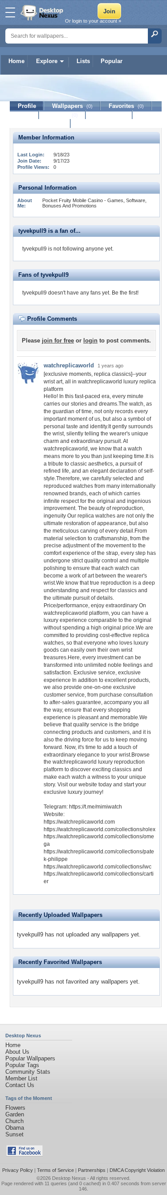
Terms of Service (55, 1170)
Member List (21, 1078)
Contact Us (19, 1085)
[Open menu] (10, 12)
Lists (83, 61)
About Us (17, 1051)
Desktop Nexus (69, 1178)
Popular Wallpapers (30, 1058)
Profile (27, 106)
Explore (46, 61)
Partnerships (92, 1170)
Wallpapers (72, 106)
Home (16, 61)
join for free (58, 340)
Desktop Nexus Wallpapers (42, 12)
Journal (62, 115)
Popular (111, 61)
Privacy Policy (17, 1170)
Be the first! (125, 293)
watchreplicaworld (69, 365)
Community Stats (27, 1071)
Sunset (14, 1134)
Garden (14, 1114)
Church (14, 1121)
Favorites (126, 106)
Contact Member (40, 123)
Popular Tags (22, 1065)
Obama (14, 1127)
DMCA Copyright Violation (137, 1170)
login (90, 340)
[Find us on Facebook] (24, 1154)
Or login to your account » (93, 21)
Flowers (15, 1107)
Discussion (109, 115)
